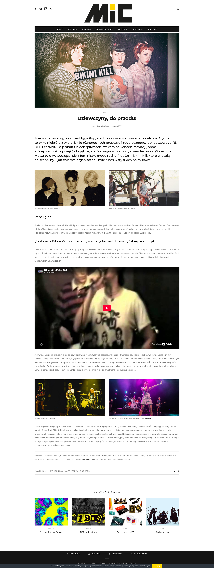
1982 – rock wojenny (88, 532)
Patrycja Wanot (103, 126)
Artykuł (107, 113)
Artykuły (72, 29)
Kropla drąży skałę (162, 532)
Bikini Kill (44, 471)
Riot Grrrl (85, 471)
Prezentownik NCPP (125, 532)
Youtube (96, 554)
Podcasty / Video (104, 29)
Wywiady (86, 29)
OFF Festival (72, 471)
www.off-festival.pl (88, 459)
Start (60, 29)
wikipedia (52, 418)
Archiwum (138, 29)
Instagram (117, 554)
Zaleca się (123, 29)
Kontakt (152, 29)
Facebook (75, 554)
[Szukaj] (178, 8)
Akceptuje (157, 566)
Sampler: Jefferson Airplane (51, 532)
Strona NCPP (140, 554)
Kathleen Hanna (57, 471)
